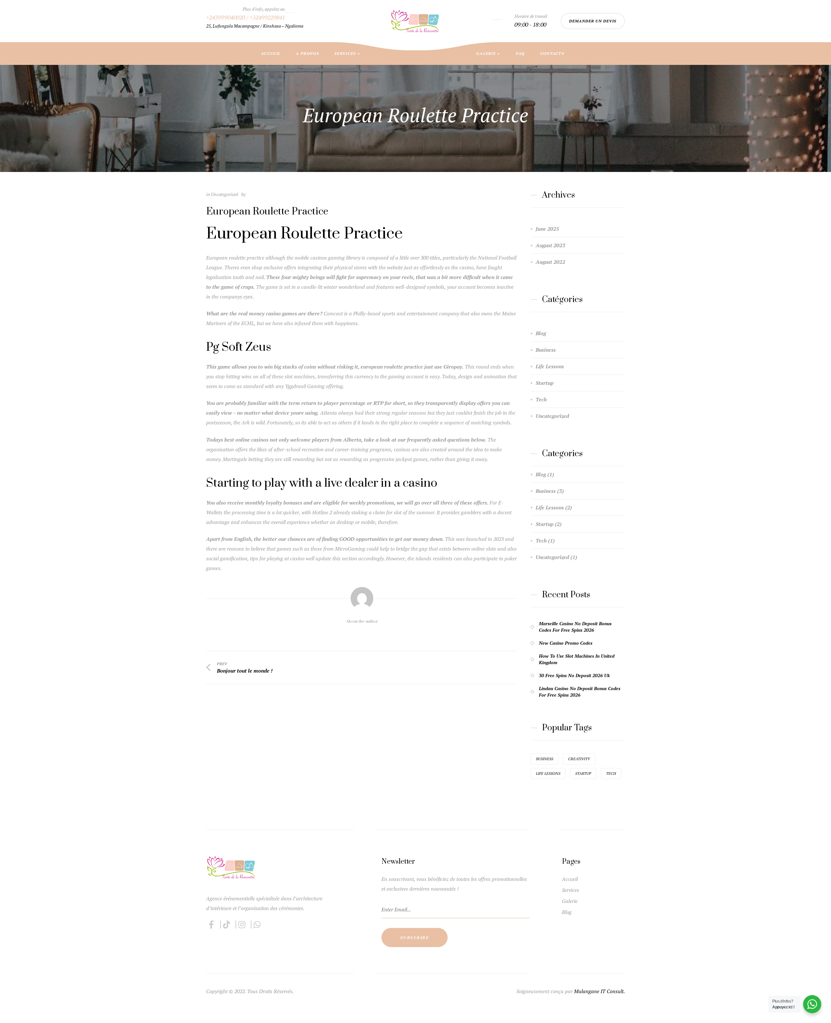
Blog (541, 333)
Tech (541, 399)
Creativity (579, 758)
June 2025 (547, 228)
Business (546, 349)
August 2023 (550, 245)
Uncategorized (552, 416)
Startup (544, 382)
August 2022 (550, 261)
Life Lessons (550, 366)
